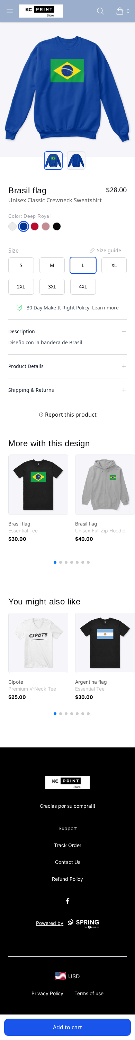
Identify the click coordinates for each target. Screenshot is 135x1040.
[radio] (21, 265)
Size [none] (13, 250)
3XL (52, 286)
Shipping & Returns (31, 390)
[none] (105, 250)
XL (114, 265)
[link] (38, 484)
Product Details (26, 366)
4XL (83, 286)
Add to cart (67, 1027)
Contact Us (67, 862)
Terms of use (89, 993)
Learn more (105, 307)
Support (67, 828)
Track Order (67, 845)
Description (21, 331)
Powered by (49, 923)
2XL (21, 286)
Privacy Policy (47, 993)
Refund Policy (67, 879)
